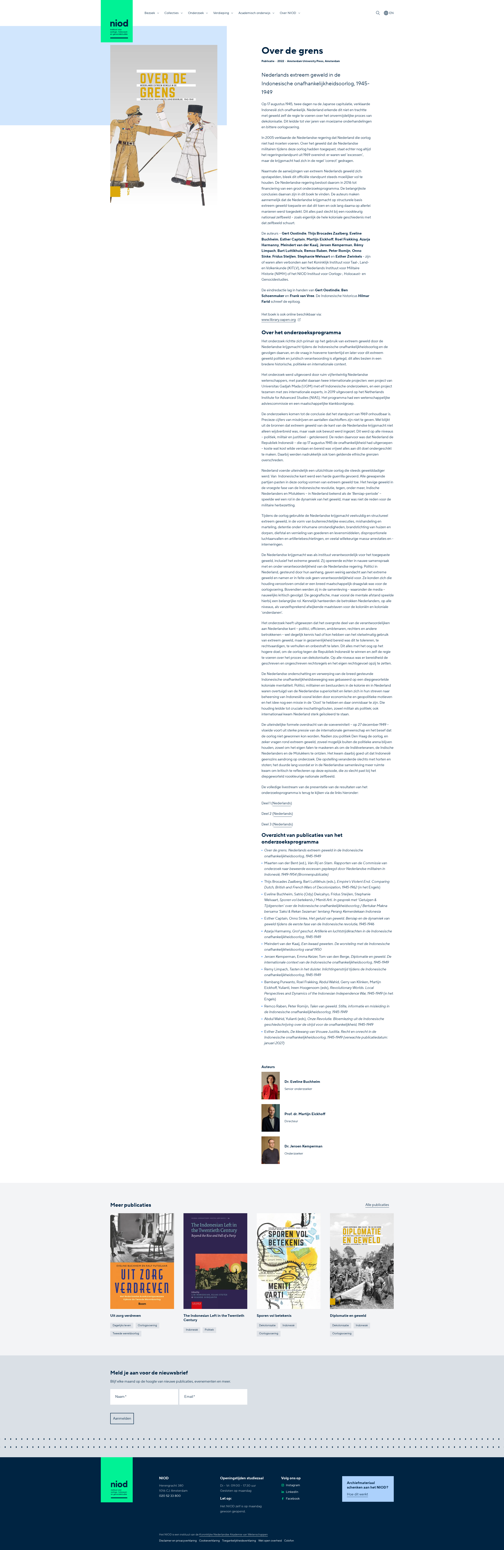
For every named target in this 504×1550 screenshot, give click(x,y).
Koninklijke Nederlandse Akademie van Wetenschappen (233, 1534)
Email (188, 1396)
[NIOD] (117, 21)
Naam (120, 1396)
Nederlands (281, 803)
